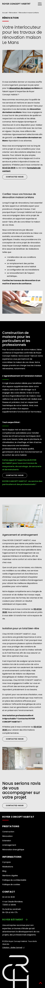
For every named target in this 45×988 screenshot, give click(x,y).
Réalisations (7, 866)
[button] (16, 4)
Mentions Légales (10, 875)
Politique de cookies (11, 884)
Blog (4, 871)
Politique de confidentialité (14, 880)
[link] (22, 919)
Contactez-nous (15, 177)
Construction (8, 831)
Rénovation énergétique (13, 849)
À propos (6, 862)
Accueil (5, 13)
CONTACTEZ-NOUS (15, 475)
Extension (6, 840)
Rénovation (13, 13)
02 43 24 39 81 (8, 897)
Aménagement (9, 845)
